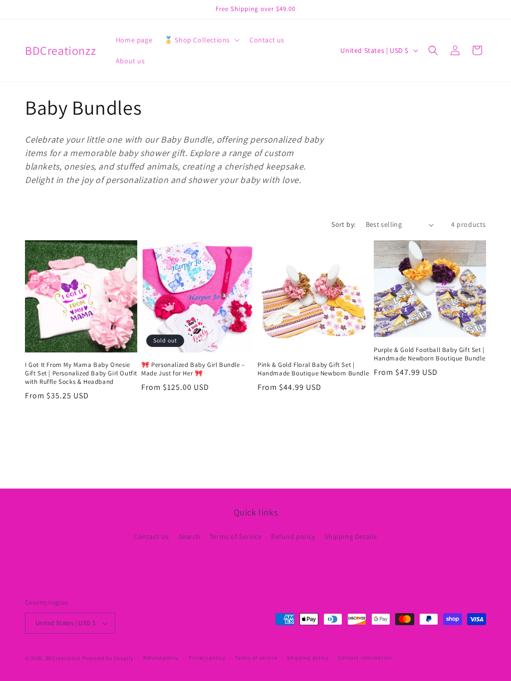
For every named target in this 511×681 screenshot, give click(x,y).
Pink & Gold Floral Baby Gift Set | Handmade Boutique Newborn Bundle (313, 369)
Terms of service (256, 657)
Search (190, 536)
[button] (201, 39)
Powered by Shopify (108, 658)
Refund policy (293, 536)
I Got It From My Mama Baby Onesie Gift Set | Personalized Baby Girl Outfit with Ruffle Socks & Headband (81, 373)
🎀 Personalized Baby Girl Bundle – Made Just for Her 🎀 (193, 369)
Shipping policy (307, 657)
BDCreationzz (63, 658)
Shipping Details (350, 536)
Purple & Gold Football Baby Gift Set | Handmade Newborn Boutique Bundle (429, 354)
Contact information (365, 657)
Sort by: (343, 224)
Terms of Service (236, 536)
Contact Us (151, 536)
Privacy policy (207, 657)
